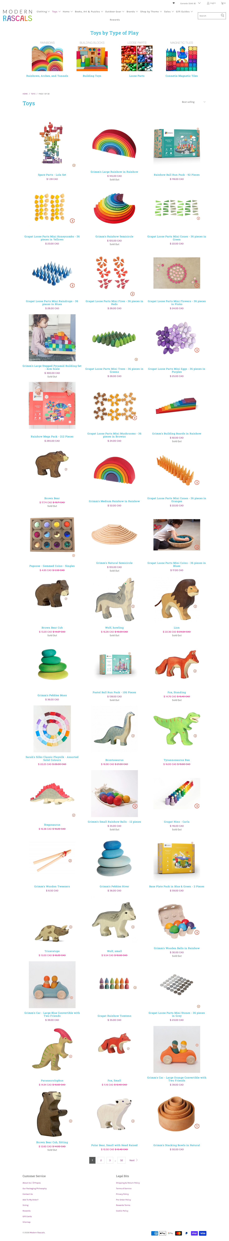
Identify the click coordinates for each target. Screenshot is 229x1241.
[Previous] (30, 60)
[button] (43, 12)
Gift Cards (27, 1216)
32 (121, 1160)
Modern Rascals (37, 1232)
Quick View (52, 150)
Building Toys (92, 58)
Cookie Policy (122, 1211)
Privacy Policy (122, 1194)
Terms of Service (123, 1188)
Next (132, 1160)
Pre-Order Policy (123, 1199)
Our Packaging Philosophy (35, 1188)
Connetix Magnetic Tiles (181, 58)
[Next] (200, 60)
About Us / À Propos (32, 1183)
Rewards (27, 1211)
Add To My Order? (30, 1199)
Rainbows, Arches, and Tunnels (47, 58)
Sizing (25, 1205)
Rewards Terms (123, 1205)
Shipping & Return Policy (128, 1183)
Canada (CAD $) (188, 3)
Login (213, 3)
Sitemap (27, 1222)
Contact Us (28, 1194)
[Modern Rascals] (17, 16)
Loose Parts (137, 58)
